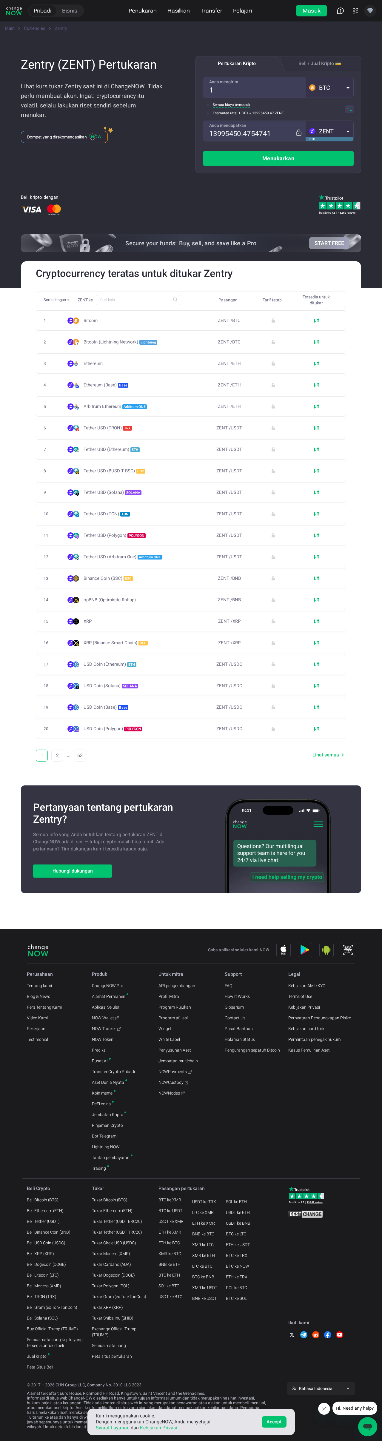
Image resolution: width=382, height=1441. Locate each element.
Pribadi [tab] (42, 10)
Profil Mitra (168, 996)
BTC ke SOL (236, 1298)
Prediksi (99, 1050)
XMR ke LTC (203, 1244)
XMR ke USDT (204, 1287)
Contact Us (235, 1017)
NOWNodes (169, 1093)
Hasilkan (178, 10)
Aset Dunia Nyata (108, 1082)
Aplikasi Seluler (105, 1007)
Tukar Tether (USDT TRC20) (117, 1232)
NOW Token (102, 1039)
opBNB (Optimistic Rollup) (110, 599)
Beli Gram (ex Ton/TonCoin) (52, 1307)
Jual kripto (37, 1356)
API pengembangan (176, 985)
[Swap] (349, 109)
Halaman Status (240, 1039)
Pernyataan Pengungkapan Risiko (319, 1017)
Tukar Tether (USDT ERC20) (117, 1221)
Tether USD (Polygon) (114, 535)
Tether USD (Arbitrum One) (122, 557)
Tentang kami (39, 985)
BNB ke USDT (204, 1298)
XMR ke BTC (169, 1253)
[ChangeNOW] (14, 11)
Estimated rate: (225, 113)
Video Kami (37, 1017)
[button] (329, 87)
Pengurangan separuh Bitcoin (252, 1050)
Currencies (34, 28)
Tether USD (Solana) (112, 492)
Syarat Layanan (113, 1428)
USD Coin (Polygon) (112, 728)
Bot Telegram (104, 1136)
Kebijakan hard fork (306, 1028)
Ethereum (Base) (105, 385)
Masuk (312, 10)
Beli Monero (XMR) (44, 1285)
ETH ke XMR (169, 1232)
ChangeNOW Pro (107, 985)
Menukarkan (278, 158)
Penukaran (143, 10)
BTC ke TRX (236, 1255)
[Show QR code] (348, 950)
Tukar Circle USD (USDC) (114, 1242)
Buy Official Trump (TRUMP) (52, 1328)
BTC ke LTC (236, 1234)
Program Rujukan (174, 1007)
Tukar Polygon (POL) (111, 1285)
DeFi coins (101, 1103)
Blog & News (38, 996)
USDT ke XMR (171, 1221)
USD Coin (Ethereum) (109, 664)
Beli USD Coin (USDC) (46, 1242)
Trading (99, 1168)
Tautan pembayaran (111, 1157)
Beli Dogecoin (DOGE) (46, 1264)
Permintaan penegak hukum (314, 1039)
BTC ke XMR (169, 1200)
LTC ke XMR (203, 1212)
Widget (165, 1028)
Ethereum (93, 363)
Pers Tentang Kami (44, 1007)
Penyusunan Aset (174, 1050)
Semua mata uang (109, 1345)
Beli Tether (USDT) (43, 1221)
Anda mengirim (223, 81)
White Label (169, 1039)
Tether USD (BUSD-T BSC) (114, 471)
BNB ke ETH (169, 1264)
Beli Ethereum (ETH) (45, 1210)
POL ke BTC (236, 1287)
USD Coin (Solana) (110, 685)
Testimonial (37, 1039)
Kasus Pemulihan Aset (309, 1050)
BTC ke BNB (203, 1276)
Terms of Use (300, 996)
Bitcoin (91, 320)
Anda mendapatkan (227, 125)
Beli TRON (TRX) (41, 1296)
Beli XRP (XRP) (40, 1253)
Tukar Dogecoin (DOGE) (113, 1275)
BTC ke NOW (237, 1266)
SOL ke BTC (168, 1285)
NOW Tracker (104, 1028)
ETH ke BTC (169, 1242)
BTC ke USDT (170, 1210)
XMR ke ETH (203, 1255)
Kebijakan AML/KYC (306, 985)
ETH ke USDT (238, 1244)
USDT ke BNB (238, 1223)
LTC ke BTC (202, 1266)
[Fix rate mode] (298, 133)
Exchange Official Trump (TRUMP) (114, 1331)
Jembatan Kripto (107, 1114)
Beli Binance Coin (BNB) (48, 1232)
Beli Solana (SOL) (42, 1318)
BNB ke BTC (203, 1234)
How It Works (237, 996)
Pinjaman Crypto (107, 1125)
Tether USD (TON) (106, 514)
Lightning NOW (106, 1146)
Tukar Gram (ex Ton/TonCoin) (119, 1296)
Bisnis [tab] (69, 10)
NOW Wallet (103, 1017)
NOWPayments (172, 1071)
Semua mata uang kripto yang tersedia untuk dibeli (55, 1342)
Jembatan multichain (178, 1060)
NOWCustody (171, 1082)
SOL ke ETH (236, 1201)
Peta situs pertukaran (112, 1356)
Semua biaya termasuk (231, 105)
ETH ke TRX (236, 1276)
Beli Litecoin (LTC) (43, 1275)
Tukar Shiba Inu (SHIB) (112, 1318)
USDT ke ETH (238, 1212)
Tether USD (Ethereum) (111, 449)
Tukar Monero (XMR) (111, 1253)
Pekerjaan (36, 1028)
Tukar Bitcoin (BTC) (109, 1200)
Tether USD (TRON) (107, 428)
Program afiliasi (173, 1017)
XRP (88, 621)
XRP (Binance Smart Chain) (115, 642)
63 (80, 755)
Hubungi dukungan (73, 871)
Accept (274, 1422)
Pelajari (242, 10)
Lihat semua (325, 755)
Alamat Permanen (108, 996)
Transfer (211, 10)
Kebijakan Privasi (304, 1007)
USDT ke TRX (204, 1201)
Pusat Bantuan (239, 1028)
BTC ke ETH (169, 1275)
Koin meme (102, 1093)
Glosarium (234, 1007)
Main (10, 28)
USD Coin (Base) (105, 707)
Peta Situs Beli (40, 1367)
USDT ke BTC (170, 1296)
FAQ (228, 985)
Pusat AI (100, 1060)
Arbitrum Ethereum (115, 406)
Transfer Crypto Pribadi (113, 1071)
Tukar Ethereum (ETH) (112, 1210)
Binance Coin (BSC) (108, 578)
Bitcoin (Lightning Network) (120, 342)
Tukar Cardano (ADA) (111, 1264)
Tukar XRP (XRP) (107, 1307)
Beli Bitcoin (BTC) (42, 1200)
